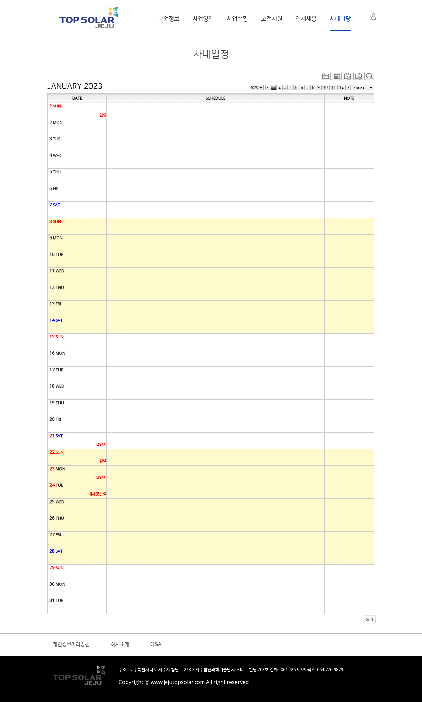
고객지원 (271, 18)
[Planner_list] (337, 78)
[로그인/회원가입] (372, 16)
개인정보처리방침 (71, 644)
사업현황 (237, 18)
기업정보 (168, 18)
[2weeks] (347, 78)
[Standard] (326, 78)
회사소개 (120, 644)
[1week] (358, 78)
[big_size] (369, 78)
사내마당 (340, 18)
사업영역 (203, 18)
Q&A (155, 644)
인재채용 (305, 18)
